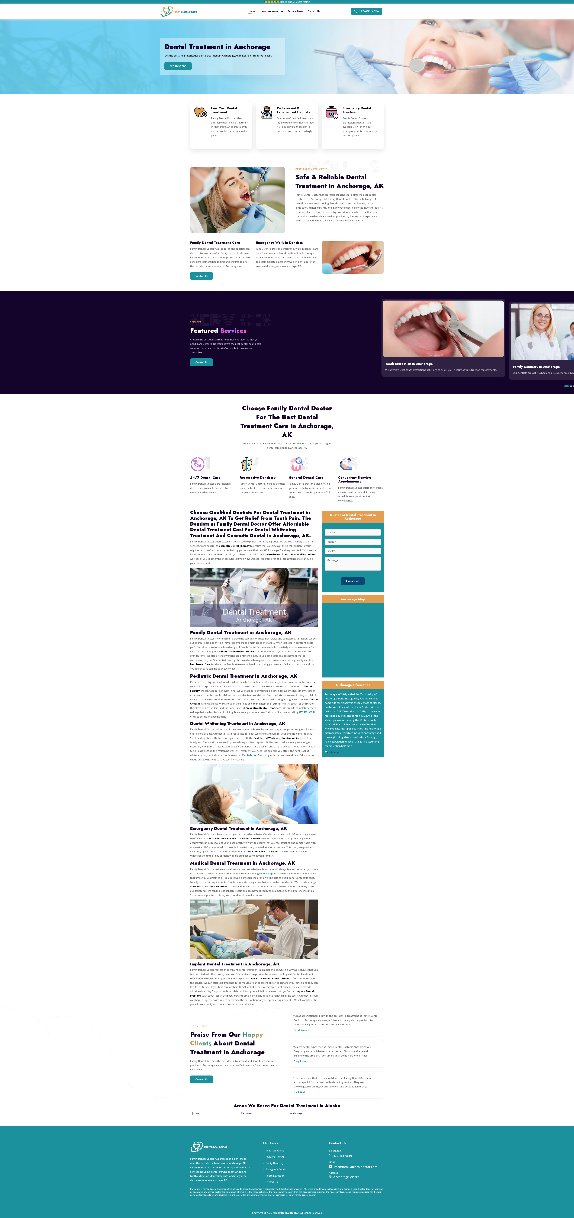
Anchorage (296, 1113)
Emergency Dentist (276, 1169)
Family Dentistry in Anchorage (536, 367)
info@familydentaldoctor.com (355, 1167)
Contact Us (314, 11)
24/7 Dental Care (205, 477)
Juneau (196, 1113)
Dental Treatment (269, 11)
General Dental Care (306, 477)
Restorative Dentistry (257, 477)
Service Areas (295, 11)
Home (252, 11)
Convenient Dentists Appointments (354, 479)
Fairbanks (246, 1113)
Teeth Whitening (274, 1150)
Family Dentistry (274, 1163)
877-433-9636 (369, 11)
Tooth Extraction (274, 1175)
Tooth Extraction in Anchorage (409, 364)
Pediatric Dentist (274, 1156)
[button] (567, 386)
